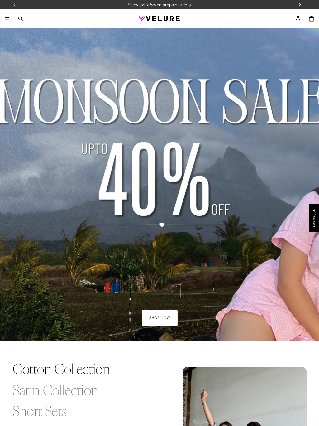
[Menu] (7, 19)
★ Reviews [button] (314, 218)
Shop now (159, 317)
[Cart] (311, 19)
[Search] (20, 19)
